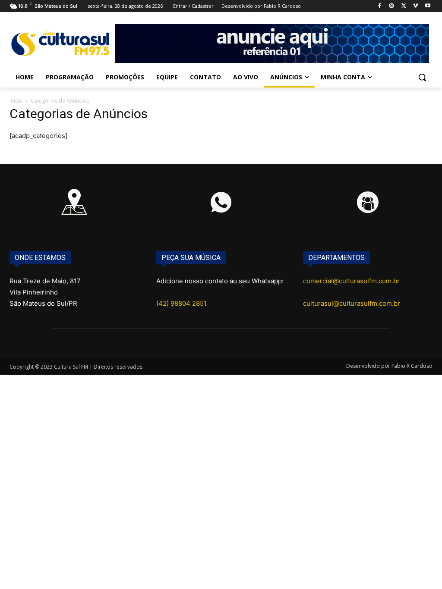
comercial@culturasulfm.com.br (351, 281)
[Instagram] (392, 6)
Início (15, 100)
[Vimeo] (415, 6)
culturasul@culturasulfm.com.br (351, 303)
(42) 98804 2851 (181, 303)
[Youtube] (428, 6)
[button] (422, 77)
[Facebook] (380, 6)
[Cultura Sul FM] (60, 43)
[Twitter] (404, 6)
